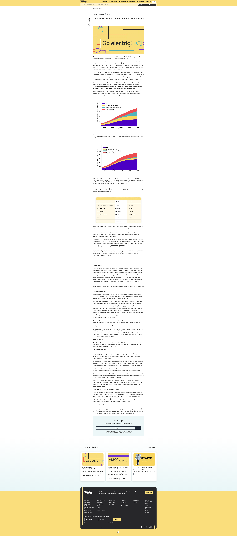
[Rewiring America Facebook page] (150, 527)
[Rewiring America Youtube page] (152, 527)
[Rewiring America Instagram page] (147, 527)
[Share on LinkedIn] (89, 19)
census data (97, 363)
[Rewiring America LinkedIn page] (141, 527)
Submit (138, 428)
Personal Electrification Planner (130, 241)
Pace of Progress (122, 76)
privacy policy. (134, 522)
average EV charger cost (99, 386)
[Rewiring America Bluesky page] (144, 527)
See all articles (151, 447)
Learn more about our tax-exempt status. (117, 493)
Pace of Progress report (130, 91)
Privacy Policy (93, 526)
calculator (117, 239)
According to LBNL (98, 343)
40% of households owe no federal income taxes (105, 301)
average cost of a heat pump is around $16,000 (110, 294)
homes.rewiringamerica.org (117, 245)
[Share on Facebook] (89, 24)
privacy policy (128, 432)
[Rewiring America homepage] (83, 1)
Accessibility (99, 526)
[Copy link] (89, 26)
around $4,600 (124, 329)
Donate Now (149, 492)
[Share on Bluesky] (89, 21)
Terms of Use (86, 526)
